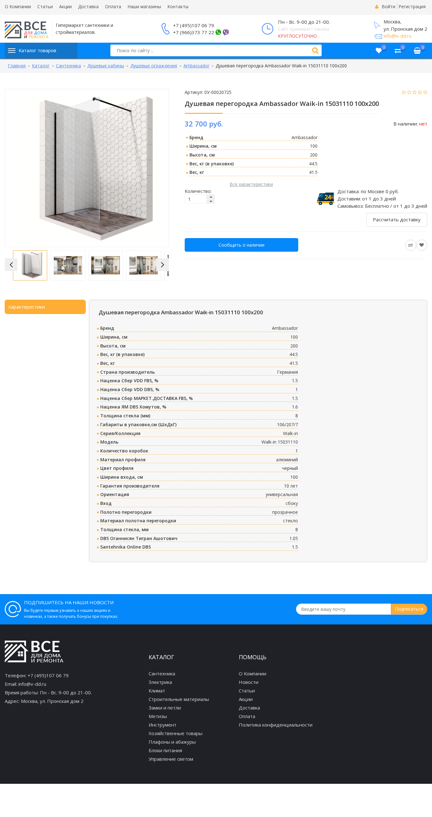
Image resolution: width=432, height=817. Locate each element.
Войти (388, 6)
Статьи (45, 6)
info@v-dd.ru (397, 36)
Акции (65, 6)
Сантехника (162, 673)
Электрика (160, 682)
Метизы (158, 716)
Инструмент (162, 725)
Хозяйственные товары (175, 733)
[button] (11, 264)
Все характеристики (251, 184)
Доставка (88, 6)
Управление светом (171, 759)
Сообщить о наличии (241, 245)
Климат (157, 690)
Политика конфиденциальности (275, 725)
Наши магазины (144, 6)
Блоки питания (165, 750)
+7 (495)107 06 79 (193, 25)
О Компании (18, 6)
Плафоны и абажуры (172, 742)
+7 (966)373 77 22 (193, 32)
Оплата (113, 6)
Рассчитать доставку (397, 219)
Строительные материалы (179, 699)
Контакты (177, 6)
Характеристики (26, 307)
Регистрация (412, 6)
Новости (248, 682)
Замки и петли (165, 707)
